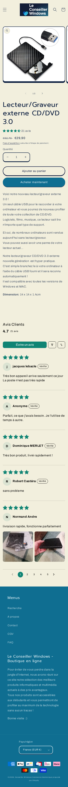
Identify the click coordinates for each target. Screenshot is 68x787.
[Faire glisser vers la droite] (42, 93)
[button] (5, 9)
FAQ (10, 642)
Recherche (15, 608)
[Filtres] (52, 344)
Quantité (8, 149)
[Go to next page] (55, 574)
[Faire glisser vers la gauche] (26, 93)
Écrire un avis (25, 344)
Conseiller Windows (23, 777)
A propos (13, 616)
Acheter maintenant (34, 182)
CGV (11, 633)
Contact (13, 625)
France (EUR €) (32, 749)
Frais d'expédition (11, 143)
